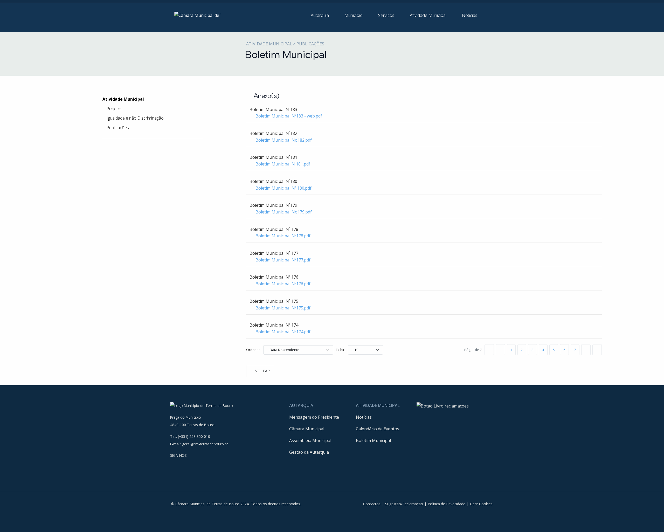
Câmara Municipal (306, 429)
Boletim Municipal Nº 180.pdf (283, 188)
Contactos (372, 503)
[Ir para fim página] (597, 349)
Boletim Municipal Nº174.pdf (282, 332)
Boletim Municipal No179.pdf (283, 212)
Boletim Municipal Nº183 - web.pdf (288, 116)
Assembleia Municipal (310, 440)
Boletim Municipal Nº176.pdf (282, 284)
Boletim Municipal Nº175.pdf (282, 308)
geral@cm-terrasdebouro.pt (205, 443)
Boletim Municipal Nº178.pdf (282, 236)
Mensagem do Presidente (314, 417)
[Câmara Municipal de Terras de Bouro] (197, 15)
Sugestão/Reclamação (404, 503)
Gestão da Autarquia (309, 452)
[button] (323, 15)
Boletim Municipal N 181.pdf (282, 164)
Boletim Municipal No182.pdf (283, 140)
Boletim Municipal (373, 440)
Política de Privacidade (446, 503)
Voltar (262, 370)
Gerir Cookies (481, 503)
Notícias (364, 417)
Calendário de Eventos (377, 429)
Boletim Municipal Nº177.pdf (282, 260)
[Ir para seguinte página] (586, 349)
